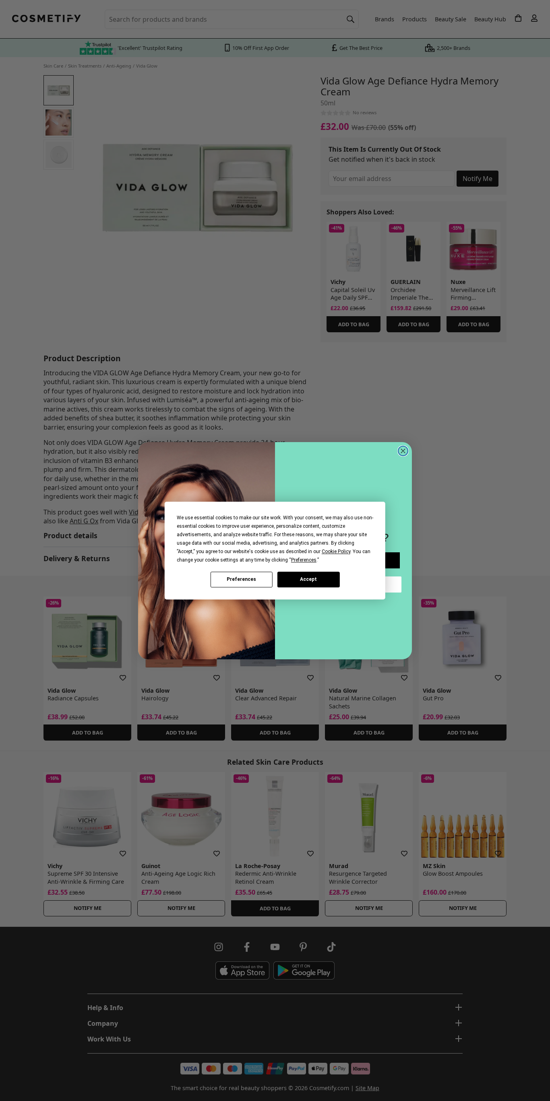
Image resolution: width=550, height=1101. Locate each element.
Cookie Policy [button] (336, 551)
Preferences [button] (303, 560)
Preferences (241, 579)
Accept (308, 579)
